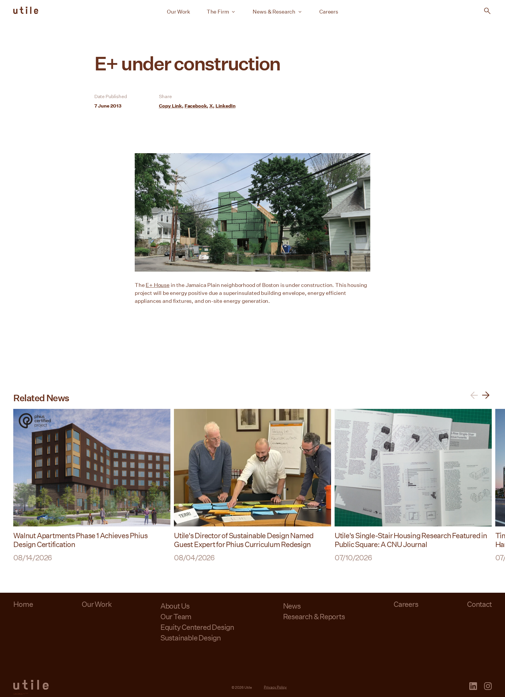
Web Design (18, 693)
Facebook (196, 106)
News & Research (274, 11)
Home (23, 604)
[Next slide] (486, 395)
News (292, 606)
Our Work (178, 11)
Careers (328, 11)
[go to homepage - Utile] (31, 685)
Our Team (175, 616)
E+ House (158, 284)
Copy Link (170, 106)
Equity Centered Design (197, 627)
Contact (479, 604)
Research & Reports (314, 616)
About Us (175, 606)
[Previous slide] (474, 395)
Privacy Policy (275, 687)
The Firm (218, 11)
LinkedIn (226, 106)
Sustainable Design (190, 638)
